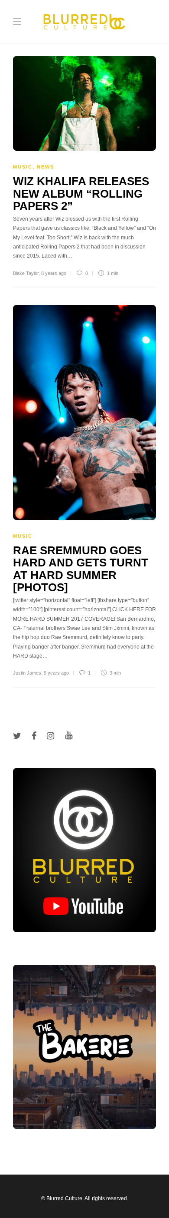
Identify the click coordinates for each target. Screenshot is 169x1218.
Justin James (27, 672)
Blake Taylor (26, 273)
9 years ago (56, 672)
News (45, 166)
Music (22, 166)
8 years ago (53, 273)
